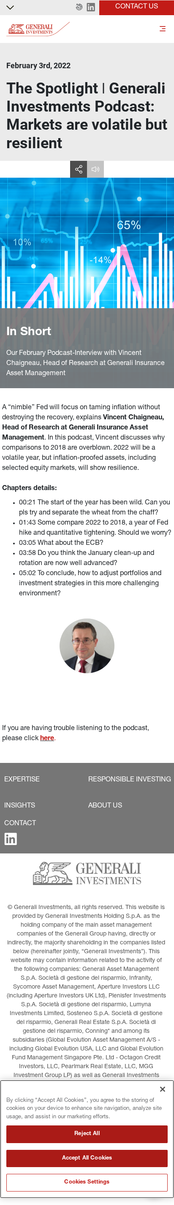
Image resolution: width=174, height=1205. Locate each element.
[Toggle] (162, 29)
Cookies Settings (86, 1182)
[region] (87, 1139)
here (47, 739)
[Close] (162, 1089)
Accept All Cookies (87, 1158)
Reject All (86, 1134)
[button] (79, 7)
